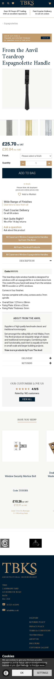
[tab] (27, 261)
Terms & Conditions (40, 630)
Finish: (5, 155)
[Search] (8, 3)
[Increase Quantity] (49, 163)
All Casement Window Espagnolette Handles (27, 254)
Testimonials (36, 635)
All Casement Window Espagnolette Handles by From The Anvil (27, 238)
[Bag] (50, 3)
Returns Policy (37, 622)
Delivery (33, 618)
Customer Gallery (39, 647)
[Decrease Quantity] (23, 163)
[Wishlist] (13, 3)
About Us (34, 639)
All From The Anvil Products (27, 247)
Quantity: (6, 163)
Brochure (34, 643)
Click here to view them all (16, 205)
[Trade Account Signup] (27, 38)
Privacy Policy (36, 626)
